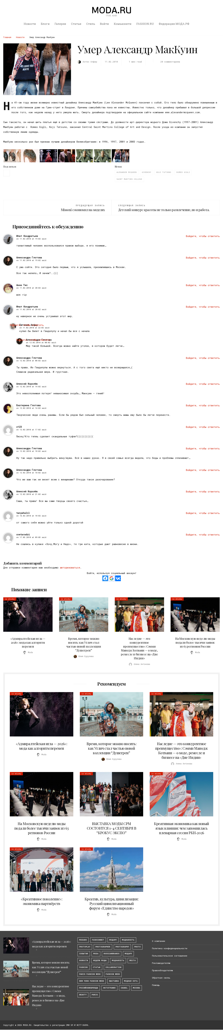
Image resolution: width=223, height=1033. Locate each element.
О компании (158, 941)
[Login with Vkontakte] (118, 578)
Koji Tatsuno (163, 172)
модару (113, 940)
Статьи (76, 24)
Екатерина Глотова (28, 405)
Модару (128, 954)
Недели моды (100, 960)
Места (132, 960)
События (83, 954)
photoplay (84, 947)
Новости (30, 24)
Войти (104, 24)
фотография (109, 988)
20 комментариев (170, 61)
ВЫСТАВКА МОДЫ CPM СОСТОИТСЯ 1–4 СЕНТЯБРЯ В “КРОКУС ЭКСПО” (111, 828)
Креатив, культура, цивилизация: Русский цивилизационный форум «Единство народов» (111, 903)
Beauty (83, 995)
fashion (83, 967)
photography (122, 947)
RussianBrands (111, 954)
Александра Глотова (29, 257)
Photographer (103, 947)
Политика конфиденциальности (169, 948)
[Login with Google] (111, 578)
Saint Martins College (129, 179)
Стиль (90, 24)
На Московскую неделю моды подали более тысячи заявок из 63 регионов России (195, 642)
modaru (83, 940)
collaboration (113, 967)
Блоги (45, 24)
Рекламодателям (161, 963)
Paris (95, 995)
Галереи (60, 24)
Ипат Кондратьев (27, 235)
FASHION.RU (145, 24)
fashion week (113, 974)
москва (136, 988)
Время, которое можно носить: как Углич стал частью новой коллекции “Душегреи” (83, 644)
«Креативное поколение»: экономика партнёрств (41, 901)
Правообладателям (162, 970)
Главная (7, 37)
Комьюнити (122, 24)
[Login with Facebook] (105, 578)
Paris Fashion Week (90, 974)
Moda (95, 954)
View (26, 614)
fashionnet (98, 940)
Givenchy (146, 172)
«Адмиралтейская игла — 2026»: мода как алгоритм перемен (27, 642)
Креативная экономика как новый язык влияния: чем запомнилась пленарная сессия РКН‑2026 (181, 828)
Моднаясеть (118, 960)
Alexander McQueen (127, 172)
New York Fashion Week (91, 981)
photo (137, 947)
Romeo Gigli (183, 172)
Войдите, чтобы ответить (203, 236)
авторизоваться (70, 567)
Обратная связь (161, 977)
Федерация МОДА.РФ (174, 24)
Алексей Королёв (27, 383)
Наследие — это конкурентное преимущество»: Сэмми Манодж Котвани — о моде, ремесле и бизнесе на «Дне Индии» (139, 648)
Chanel (124, 988)
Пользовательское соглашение (169, 955)
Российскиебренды (88, 988)
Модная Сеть (131, 981)
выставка (114, 981)
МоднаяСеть (128, 940)
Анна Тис (22, 285)
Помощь (156, 985)
